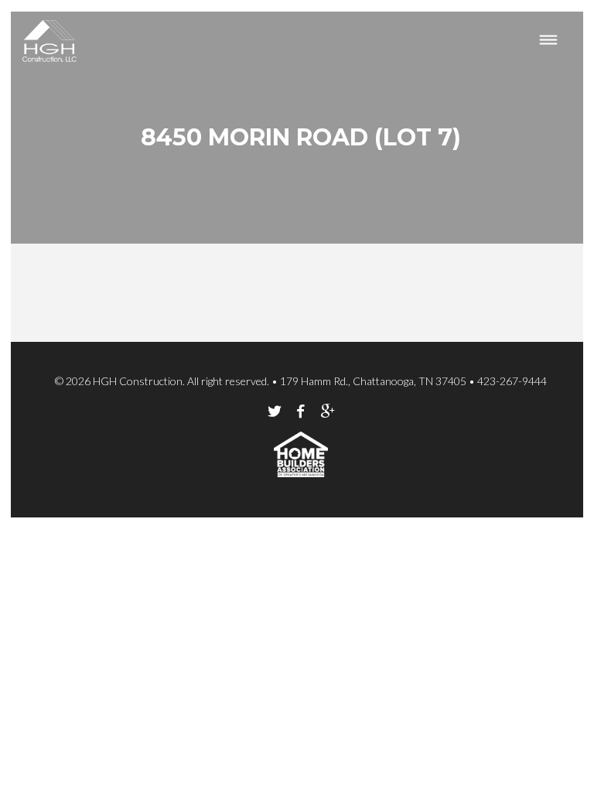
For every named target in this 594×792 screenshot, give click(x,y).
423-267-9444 (512, 380)
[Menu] (548, 41)
